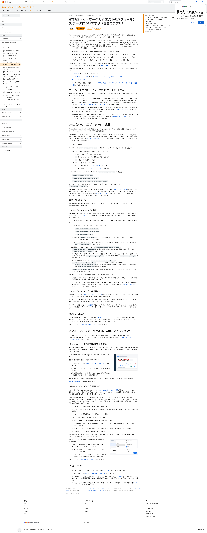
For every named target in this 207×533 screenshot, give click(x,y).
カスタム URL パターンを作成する (89, 324)
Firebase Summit (89, 506)
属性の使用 (105, 470)
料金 (44, 2)
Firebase (71, 15)
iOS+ (71, 28)
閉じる (192, 22)
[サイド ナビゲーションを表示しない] (19, 530)
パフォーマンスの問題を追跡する (95, 473)
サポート (74, 2)
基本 (8, 10)
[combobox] (156, 1)
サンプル (48, 10)
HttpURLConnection (98, 77)
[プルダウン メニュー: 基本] (11, 10)
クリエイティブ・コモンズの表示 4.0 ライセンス (100, 489)
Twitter (86, 508)
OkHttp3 (74, 74)
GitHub (25, 514)
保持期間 (90, 305)
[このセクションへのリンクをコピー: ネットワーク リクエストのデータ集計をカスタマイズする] (125, 90)
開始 (201, 22)
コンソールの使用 (106, 65)
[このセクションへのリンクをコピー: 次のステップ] (86, 466)
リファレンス (40, 10)
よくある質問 (149, 514)
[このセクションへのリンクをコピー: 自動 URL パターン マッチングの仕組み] (99, 210)
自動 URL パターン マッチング (107, 317)
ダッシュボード (96, 138)
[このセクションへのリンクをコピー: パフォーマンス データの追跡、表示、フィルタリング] (133, 331)
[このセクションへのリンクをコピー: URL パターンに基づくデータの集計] (112, 125)
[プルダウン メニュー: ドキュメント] (57, 2)
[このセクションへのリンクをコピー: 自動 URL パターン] (88, 200)
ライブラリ (26, 511)
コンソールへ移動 (193, 2)
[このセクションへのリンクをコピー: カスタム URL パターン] (92, 314)
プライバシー (33, 529)
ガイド (25, 503)
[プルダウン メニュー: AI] (18, 10)
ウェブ (89, 28)
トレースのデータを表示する (87, 459)
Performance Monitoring (25, 7)
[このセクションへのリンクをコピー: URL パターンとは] (83, 145)
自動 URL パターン (95, 166)
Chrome (51, 523)
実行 (26, 2)
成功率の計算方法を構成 (119, 116)
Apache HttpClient (77, 80)
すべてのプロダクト (84, 523)
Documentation (8, 7)
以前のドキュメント (151, 516)
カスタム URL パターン (123, 109)
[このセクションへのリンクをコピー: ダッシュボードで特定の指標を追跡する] (108, 344)
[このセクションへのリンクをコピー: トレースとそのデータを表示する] (102, 387)
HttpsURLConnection (114, 77)
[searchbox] (11, 15)
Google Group (149, 508)
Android (81, 28)
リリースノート (150, 511)
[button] (9, 28)
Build (18, 2)
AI (15, 10)
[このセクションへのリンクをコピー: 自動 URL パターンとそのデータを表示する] (101, 291)
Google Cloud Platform (70, 523)
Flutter (97, 28)
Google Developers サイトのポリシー (96, 490)
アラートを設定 (118, 476)
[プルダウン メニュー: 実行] (29, 2)
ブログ (184, 2)
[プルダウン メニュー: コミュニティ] (69, 2)
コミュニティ (63, 2)
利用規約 (26, 529)
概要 (3, 10)
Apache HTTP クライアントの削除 (103, 83)
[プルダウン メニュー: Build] (21, 2)
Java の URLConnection (79, 77)
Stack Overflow (150, 506)
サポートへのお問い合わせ (152, 503)
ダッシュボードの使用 (75, 381)
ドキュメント (51, 2)
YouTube (87, 511)
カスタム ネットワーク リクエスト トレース (93, 104)
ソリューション (36, 2)
